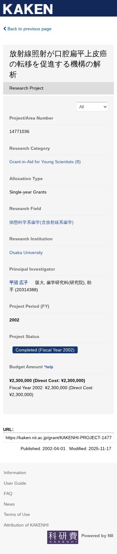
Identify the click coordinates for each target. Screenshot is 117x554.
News (9, 504)
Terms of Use (17, 514)
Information (15, 472)
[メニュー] (109, 7)
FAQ (8, 493)
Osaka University (26, 252)
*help (48, 367)
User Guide (15, 483)
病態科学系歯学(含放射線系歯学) (41, 222)
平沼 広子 (18, 282)
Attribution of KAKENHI (26, 524)
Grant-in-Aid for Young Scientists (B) (45, 161)
